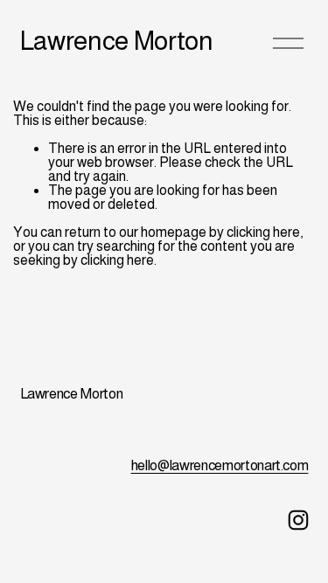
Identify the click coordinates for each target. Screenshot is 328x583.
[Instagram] (298, 520)
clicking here (263, 232)
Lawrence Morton (116, 40)
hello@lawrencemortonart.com (220, 465)
